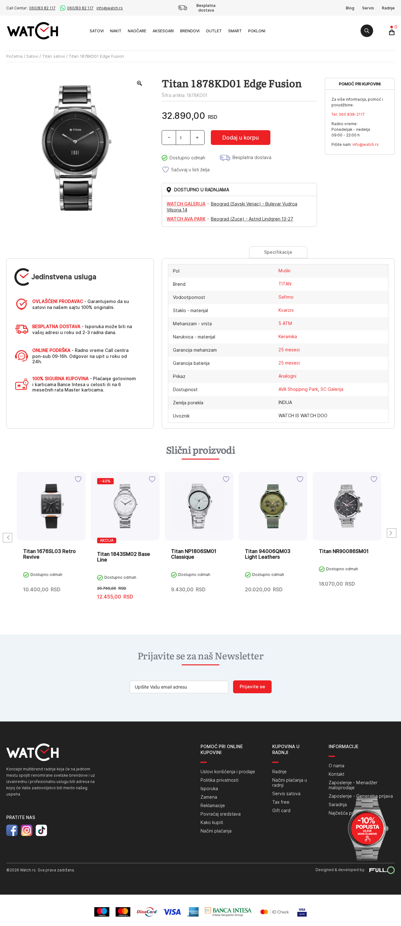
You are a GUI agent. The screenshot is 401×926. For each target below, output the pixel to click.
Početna (14, 56)
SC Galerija (331, 389)
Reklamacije (212, 805)
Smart (235, 31)
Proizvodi (79, 30)
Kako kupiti (211, 822)
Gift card (281, 810)
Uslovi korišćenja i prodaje (227, 771)
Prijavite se (252, 686)
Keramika (288, 336)
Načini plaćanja (216, 830)
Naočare (137, 31)
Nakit (116, 31)
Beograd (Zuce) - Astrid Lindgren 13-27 (252, 218)
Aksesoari (163, 31)
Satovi (97, 31)
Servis (368, 8)
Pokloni (256, 31)
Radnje (388, 8)
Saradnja (338, 804)
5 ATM (285, 323)
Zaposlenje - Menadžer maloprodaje (353, 785)
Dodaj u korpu (240, 138)
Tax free (280, 802)
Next (391, 533)
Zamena (208, 797)
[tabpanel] (51, 538)
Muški (284, 270)
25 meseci (289, 349)
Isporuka (209, 788)
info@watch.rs (109, 8)
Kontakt (336, 774)
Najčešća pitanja (346, 813)
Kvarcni (286, 310)
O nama (336, 765)
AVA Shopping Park (298, 389)
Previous (7, 537)
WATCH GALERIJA (186, 203)
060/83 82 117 (42, 8)
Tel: (348, 114)
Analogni (287, 376)
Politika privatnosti (219, 780)
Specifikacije (278, 252)
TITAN (285, 283)
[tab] (278, 252)
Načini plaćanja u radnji (289, 783)
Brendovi (190, 31)
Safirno (286, 297)
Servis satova (286, 793)
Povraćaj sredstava (220, 814)
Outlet (214, 31)
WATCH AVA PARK (186, 218)
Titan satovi (53, 56)
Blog (350, 8)
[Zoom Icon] (139, 83)
